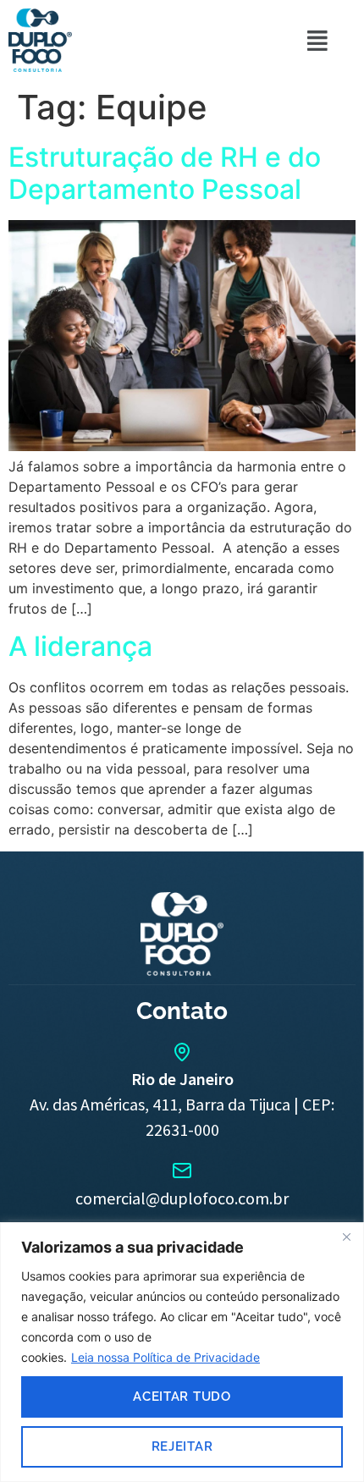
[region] (182, 1352)
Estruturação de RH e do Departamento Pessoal (164, 173)
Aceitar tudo (181, 1396)
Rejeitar (182, 1446)
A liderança (80, 646)
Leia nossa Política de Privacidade (165, 1357)
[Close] (346, 1236)
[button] (317, 40)
